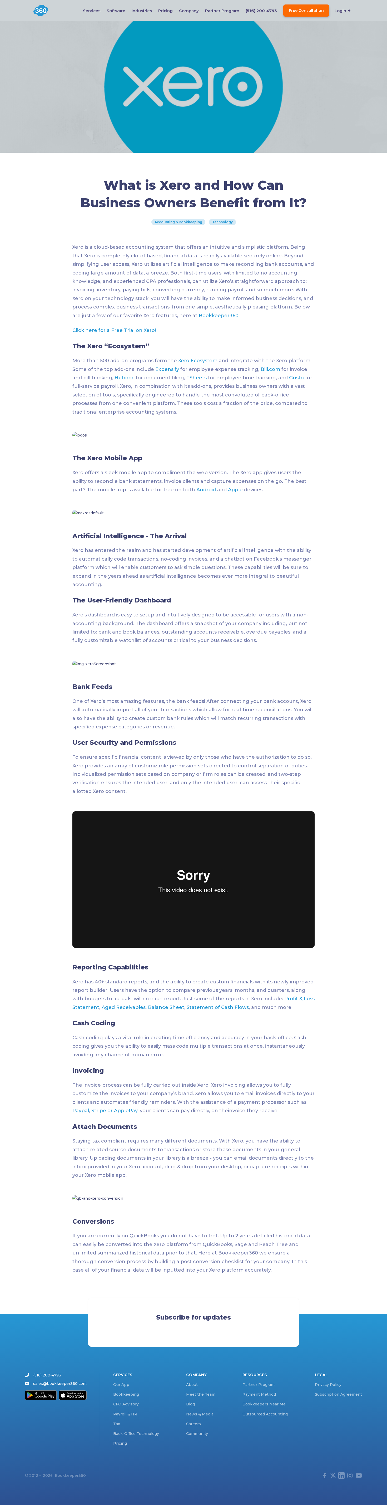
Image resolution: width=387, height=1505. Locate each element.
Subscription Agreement (338, 1394)
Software (116, 10)
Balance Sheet (166, 1007)
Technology (222, 222)
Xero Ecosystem (197, 361)
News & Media (200, 1414)
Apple (235, 490)
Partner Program (222, 10)
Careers (193, 1423)
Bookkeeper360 (219, 315)
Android (206, 490)
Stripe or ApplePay (114, 1111)
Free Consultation (306, 10)
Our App (121, 1384)
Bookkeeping (126, 1394)
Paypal (80, 1111)
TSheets (196, 378)
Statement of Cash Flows (218, 1007)
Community (197, 1433)
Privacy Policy (328, 1384)
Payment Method (259, 1394)
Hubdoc (125, 378)
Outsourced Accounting (265, 1414)
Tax (116, 1423)
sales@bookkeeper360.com (60, 1383)
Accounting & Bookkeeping (178, 222)
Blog (190, 1404)
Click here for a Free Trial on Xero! (114, 330)
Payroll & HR (125, 1414)
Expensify (166, 369)
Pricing (165, 10)
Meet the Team (200, 1394)
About (192, 1384)
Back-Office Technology (136, 1433)
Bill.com (270, 369)
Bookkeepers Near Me (264, 1404)
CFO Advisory (126, 1404)
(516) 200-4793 (261, 10)
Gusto (296, 378)
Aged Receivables (124, 1007)
